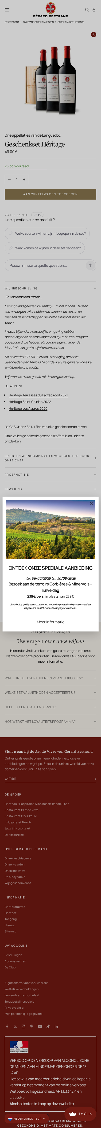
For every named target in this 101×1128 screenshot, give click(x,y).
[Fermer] (91, 503)
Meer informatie (50, 621)
